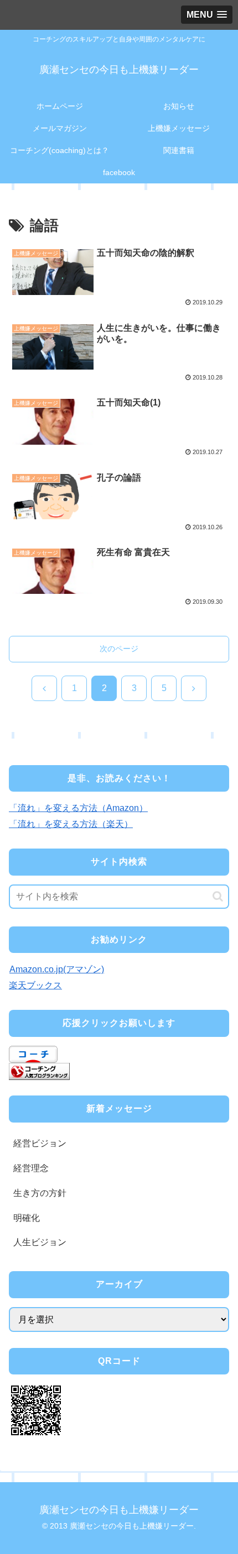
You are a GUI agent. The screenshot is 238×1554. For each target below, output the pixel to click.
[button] (217, 896)
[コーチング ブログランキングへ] (39, 1070)
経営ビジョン (39, 1143)
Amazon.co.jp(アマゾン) (56, 969)
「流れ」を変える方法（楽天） (71, 824)
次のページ (119, 648)
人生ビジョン (39, 1242)
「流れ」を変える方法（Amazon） (78, 808)
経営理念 (31, 1168)
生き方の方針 (39, 1193)
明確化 (26, 1218)
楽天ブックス (35, 985)
